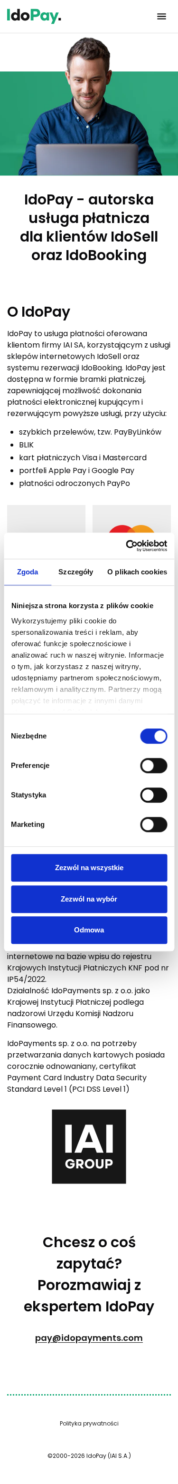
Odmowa (89, 930)
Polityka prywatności (89, 1423)
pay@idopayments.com (89, 1338)
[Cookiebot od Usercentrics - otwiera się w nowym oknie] (126, 546)
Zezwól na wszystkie (89, 867)
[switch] (153, 765)
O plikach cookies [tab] (137, 572)
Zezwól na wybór (89, 899)
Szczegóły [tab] (75, 572)
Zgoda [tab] (27, 572)
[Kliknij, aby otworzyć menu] (161, 17)
